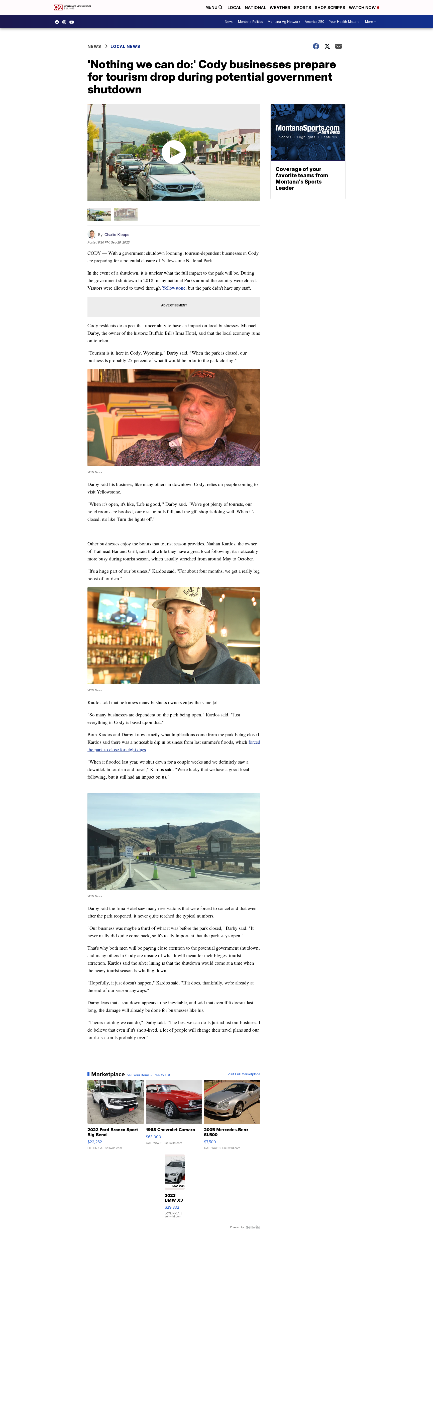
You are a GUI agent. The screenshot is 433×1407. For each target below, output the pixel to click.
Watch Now (363, 7)
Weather (280, 7)
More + (370, 21)
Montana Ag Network (284, 21)
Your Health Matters (344, 21)
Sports (302, 7)
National (255, 7)
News (229, 21)
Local (234, 7)
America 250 (314, 21)
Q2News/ (58, 22)
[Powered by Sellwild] (253, 1227)
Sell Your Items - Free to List (148, 1075)
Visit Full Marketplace (244, 1074)
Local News (125, 46)
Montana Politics (250, 21)
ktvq (65, 22)
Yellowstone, (174, 288)
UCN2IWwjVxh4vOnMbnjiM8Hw (72, 22)
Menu (212, 7)
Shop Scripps (330, 7)
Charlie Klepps (116, 234)
